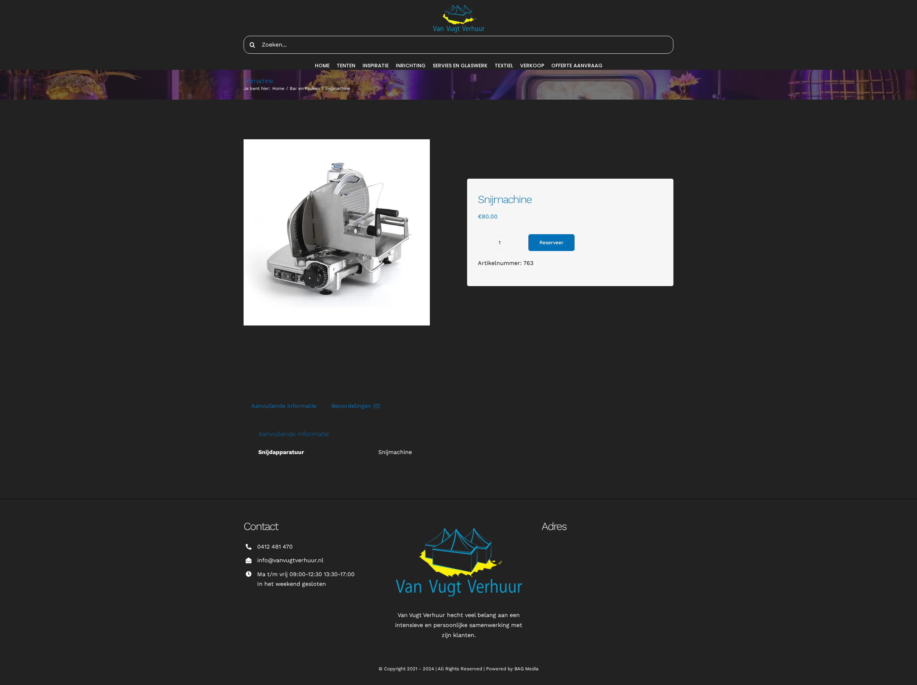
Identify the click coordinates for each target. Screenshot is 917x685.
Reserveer (551, 242)
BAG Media (526, 668)
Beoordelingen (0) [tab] (355, 405)
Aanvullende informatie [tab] (283, 405)
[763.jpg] (337, 232)
